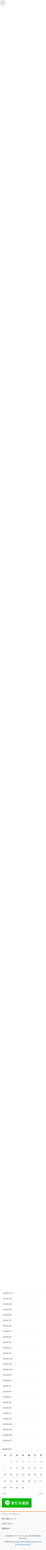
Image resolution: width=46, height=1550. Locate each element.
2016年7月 (7, 1320)
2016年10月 (8, 1304)
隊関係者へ (6, 1528)
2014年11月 (7, 1430)
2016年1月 (7, 1353)
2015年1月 (7, 1419)
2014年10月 (8, 1435)
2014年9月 (7, 1440)
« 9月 (4, 1494)
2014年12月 (8, 1424)
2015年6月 (7, 1391)
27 (41, 1481)
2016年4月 (7, 1337)
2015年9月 (7, 1375)
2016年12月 (8, 1293)
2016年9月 (7, 1309)
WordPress (17, 1542)
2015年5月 (7, 1397)
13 (41, 1468)
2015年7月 (7, 1386)
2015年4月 (7, 1402)
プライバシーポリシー (11, 1514)
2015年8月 (7, 1380)
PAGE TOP (42, 1501)
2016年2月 (7, 1348)
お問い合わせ (7, 1524)
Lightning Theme (30, 1542)
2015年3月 (7, 1408)
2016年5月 (7, 1331)
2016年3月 (7, 1342)
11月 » (41, 1494)
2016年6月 (7, 1326)
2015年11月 (7, 1364)
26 (35, 1481)
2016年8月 (7, 1315)
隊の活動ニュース (9, 1519)
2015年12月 (8, 1359)
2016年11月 (7, 1299)
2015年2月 (7, 1413)
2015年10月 (8, 1370)
